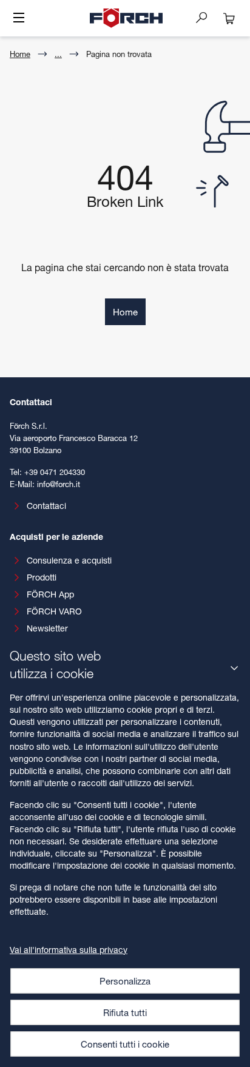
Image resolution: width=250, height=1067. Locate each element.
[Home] (126, 18)
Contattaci (46, 505)
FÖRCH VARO (54, 611)
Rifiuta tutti (125, 1012)
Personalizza (125, 980)
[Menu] (18, 18)
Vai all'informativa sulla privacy (68, 949)
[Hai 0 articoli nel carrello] (229, 18)
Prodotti (41, 577)
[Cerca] (206, 17)
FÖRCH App (50, 594)
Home (20, 54)
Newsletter (47, 628)
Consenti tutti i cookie (125, 1043)
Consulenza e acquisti (69, 560)
